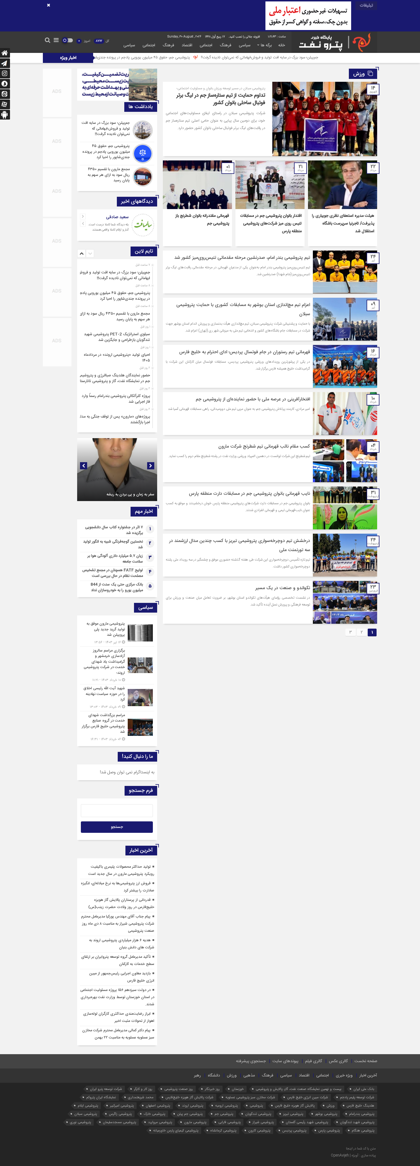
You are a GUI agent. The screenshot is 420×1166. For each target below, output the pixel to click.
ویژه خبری (344, 1075)
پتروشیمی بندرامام (361, 1114)
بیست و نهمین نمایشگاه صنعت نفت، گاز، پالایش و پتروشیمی (298, 1089)
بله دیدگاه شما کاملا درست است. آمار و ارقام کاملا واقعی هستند (108, 227)
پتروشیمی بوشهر (326, 1114)
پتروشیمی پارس (329, 1130)
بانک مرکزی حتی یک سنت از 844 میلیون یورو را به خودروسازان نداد (117, 587)
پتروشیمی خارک (154, 1114)
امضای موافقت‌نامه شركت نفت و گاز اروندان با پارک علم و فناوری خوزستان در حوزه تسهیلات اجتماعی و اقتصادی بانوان (119, 487)
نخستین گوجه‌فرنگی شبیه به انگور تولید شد (113, 545)
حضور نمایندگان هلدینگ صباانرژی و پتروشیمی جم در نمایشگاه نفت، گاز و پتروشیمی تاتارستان (113, 378)
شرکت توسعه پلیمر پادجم (357, 1097)
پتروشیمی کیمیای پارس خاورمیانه (175, 1130)
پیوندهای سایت (285, 1061)
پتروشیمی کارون (259, 1130)
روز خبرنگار (212, 1089)
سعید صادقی (117, 217)
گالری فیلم (313, 1061)
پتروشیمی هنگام (363, 1130)
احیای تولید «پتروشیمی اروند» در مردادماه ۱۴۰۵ (117, 358)
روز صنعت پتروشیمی (178, 1089)
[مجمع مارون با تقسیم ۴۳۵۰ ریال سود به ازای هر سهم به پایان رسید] (117, 176)
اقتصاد (187, 45)
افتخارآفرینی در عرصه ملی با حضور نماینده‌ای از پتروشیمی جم (253, 399)
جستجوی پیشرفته (251, 1061)
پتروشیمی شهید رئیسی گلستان (307, 1122)
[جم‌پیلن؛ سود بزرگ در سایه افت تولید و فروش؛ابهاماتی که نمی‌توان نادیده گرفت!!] (117, 130)
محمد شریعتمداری (140, 1097)
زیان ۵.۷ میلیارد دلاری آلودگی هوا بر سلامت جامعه (115, 559)
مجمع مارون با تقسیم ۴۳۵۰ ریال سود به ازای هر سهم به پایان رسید (114, 317)
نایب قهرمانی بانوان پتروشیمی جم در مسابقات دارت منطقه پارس (249, 494)
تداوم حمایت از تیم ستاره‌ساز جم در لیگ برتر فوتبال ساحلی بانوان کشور (221, 99)
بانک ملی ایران (363, 1089)
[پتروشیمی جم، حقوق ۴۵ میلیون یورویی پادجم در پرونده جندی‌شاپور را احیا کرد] (117, 153)
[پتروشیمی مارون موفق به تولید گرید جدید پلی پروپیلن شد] (117, 633)
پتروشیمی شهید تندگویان (357, 1122)
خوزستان (238, 1089)
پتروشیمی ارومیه (226, 1105)
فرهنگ (225, 45)
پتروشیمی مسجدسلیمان (119, 1122)
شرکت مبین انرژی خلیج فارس (307, 1097)
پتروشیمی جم (224, 1114)
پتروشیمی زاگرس (120, 1114)
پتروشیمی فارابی (229, 1122)
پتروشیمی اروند (192, 1105)
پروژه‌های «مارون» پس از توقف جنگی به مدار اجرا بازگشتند (114, 420)
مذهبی (249, 1075)
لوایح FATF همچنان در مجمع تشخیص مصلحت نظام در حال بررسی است (112, 573)
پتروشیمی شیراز (263, 1122)
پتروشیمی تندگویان (258, 1114)
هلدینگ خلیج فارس (360, 1105)
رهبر (197, 1075)
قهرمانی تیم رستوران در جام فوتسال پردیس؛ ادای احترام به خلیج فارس (244, 352)
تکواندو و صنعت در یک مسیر (282, 588)
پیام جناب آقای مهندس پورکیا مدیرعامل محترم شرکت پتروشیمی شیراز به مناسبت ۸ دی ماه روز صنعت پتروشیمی (117, 923)
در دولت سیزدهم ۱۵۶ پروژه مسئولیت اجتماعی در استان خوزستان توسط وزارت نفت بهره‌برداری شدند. (117, 997)
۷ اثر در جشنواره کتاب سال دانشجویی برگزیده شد (114, 530)
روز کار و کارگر (143, 1089)
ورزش (232, 1075)
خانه (281, 45)
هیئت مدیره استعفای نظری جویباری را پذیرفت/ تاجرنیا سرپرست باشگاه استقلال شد (343, 223)
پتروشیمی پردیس (294, 1130)
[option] (116, 273)
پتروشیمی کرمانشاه (223, 1130)
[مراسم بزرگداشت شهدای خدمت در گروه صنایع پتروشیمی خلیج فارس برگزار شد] (117, 726)
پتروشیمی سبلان (85, 1114)
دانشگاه (214, 1075)
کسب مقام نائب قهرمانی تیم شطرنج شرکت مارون (264, 446)
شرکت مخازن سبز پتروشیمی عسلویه (250, 1097)
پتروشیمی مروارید (160, 1122)
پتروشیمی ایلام (88, 1105)
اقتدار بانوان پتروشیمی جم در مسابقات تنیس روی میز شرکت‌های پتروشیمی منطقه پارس (271, 223)
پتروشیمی (256, 1105)
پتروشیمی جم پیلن (190, 1114)
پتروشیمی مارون (195, 1122)
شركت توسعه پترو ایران (106, 1089)
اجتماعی (206, 45)
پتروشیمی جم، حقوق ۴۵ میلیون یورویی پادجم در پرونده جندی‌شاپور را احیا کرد (199, 57)
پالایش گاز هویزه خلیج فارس (295, 1105)
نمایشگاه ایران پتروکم (101, 1097)
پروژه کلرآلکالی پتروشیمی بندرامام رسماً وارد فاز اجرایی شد (116, 399)
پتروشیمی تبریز (293, 1114)
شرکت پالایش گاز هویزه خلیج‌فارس (189, 1097)
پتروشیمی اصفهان (158, 1105)
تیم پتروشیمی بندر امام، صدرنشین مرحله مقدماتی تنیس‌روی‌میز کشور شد (242, 258)
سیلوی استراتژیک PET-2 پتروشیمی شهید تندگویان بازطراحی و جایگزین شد (117, 337)
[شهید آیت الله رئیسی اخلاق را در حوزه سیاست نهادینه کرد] (117, 697)
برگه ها (266, 45)
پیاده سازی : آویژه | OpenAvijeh (353, 1155)
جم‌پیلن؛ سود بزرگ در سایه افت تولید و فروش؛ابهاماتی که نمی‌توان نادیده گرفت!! (327, 57)
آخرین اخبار (368, 1075)
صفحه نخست (366, 1061)
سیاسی (245, 45)
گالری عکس (338, 1061)
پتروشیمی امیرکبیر (122, 1105)
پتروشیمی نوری (80, 1122)
